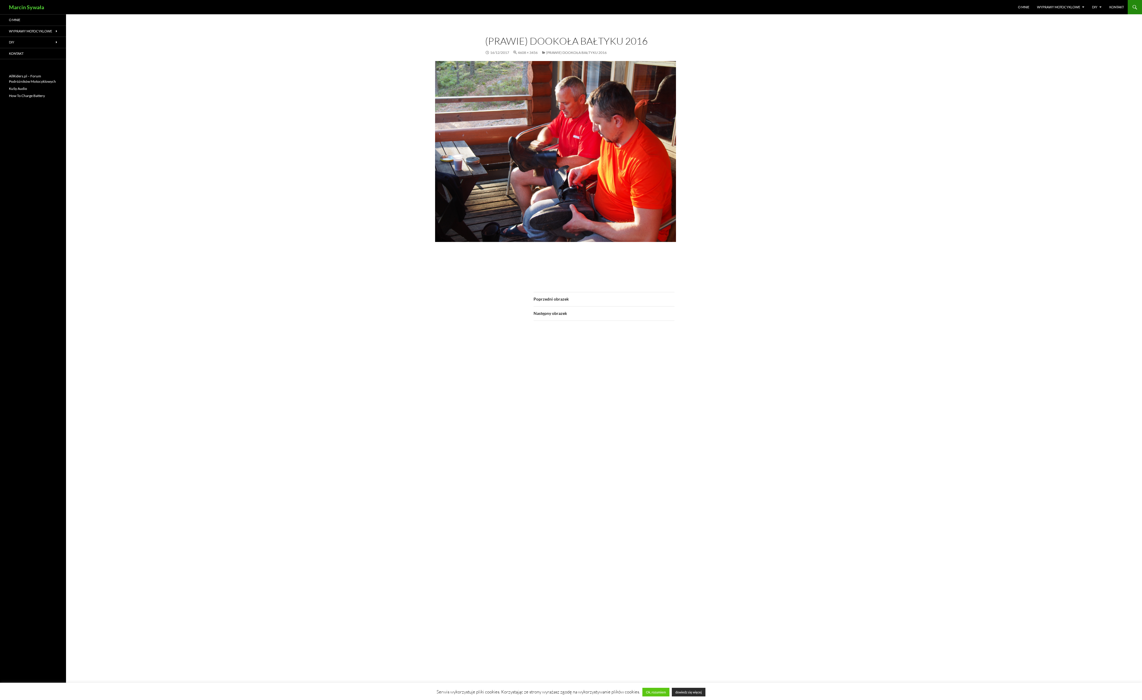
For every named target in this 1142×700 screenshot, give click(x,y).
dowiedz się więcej (688, 692)
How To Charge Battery (27, 95)
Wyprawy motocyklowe (1058, 7)
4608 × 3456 (528, 52)
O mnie (1023, 7)
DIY (1094, 7)
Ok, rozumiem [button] (656, 692)
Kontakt (1116, 7)
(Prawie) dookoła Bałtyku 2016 (576, 52)
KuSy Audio (18, 88)
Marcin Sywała (26, 7)
